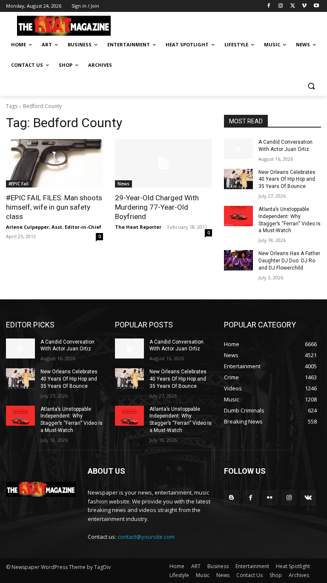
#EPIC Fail (19, 184)
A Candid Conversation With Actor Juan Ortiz (67, 345)
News (123, 184)
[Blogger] (231, 497)
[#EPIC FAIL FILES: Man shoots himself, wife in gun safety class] (54, 163)
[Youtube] (316, 6)
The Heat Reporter (138, 227)
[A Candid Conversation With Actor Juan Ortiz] (238, 149)
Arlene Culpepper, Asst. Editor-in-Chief (53, 227)
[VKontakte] (308, 497)
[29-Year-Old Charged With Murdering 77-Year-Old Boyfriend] (163, 163)
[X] (293, 6)
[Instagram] (281, 6)
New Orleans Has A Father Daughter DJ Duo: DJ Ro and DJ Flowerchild (289, 260)
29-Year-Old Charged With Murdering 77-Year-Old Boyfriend (157, 207)
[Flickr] (269, 497)
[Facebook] (269, 6)
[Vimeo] (304, 6)
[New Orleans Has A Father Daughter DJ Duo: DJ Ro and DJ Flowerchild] (238, 260)
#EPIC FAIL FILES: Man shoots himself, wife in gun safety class (54, 207)
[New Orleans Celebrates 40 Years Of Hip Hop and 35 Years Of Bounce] (238, 179)
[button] (311, 86)
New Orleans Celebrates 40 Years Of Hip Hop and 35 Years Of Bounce (287, 179)
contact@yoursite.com (146, 536)
